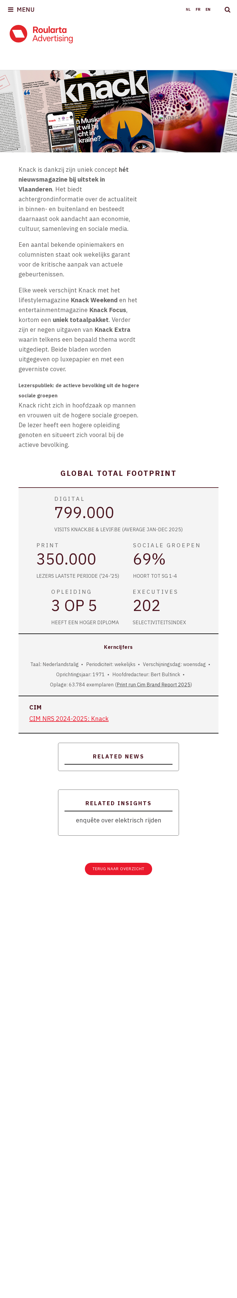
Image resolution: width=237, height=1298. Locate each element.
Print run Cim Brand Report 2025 (153, 684)
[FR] (197, 9)
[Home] (41, 34)
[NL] (188, 9)
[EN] (207, 9)
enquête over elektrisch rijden (118, 820)
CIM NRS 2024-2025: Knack (69, 718)
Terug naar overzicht (118, 868)
